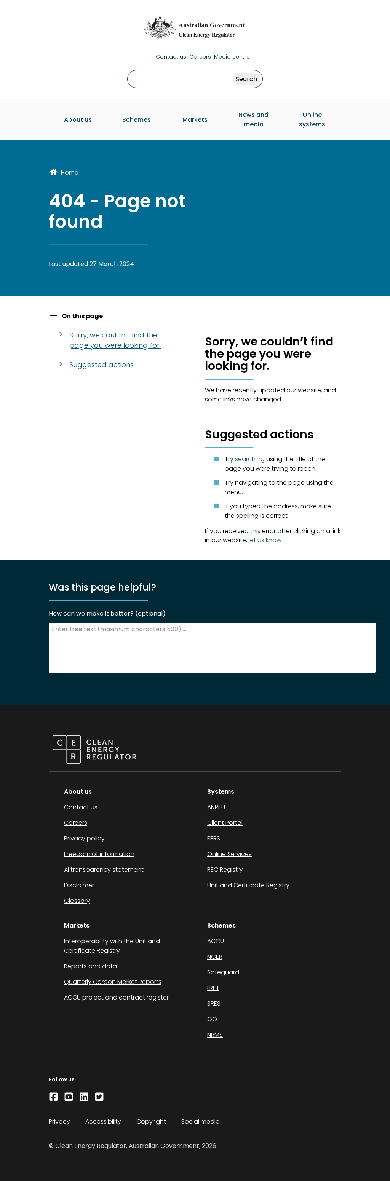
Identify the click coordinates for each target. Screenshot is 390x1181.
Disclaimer (79, 885)
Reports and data (90, 966)
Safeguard (223, 972)
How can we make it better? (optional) (107, 613)
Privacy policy (84, 838)
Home (69, 172)
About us (78, 119)
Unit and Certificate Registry (248, 885)
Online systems (312, 119)
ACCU (215, 941)
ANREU (216, 807)
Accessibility (103, 1121)
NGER (214, 956)
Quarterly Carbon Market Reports (112, 981)
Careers (200, 56)
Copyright (151, 1121)
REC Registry (225, 869)
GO (212, 1019)
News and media (253, 119)
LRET (213, 988)
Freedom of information (99, 854)
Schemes (136, 119)
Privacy (59, 1121)
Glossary (77, 900)
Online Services (229, 854)
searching (250, 459)
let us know (265, 540)
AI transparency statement (104, 869)
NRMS (215, 1034)
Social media (200, 1121)
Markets (195, 119)
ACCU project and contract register (116, 997)
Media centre (232, 56)
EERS (213, 838)
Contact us (171, 56)
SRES (214, 1003)
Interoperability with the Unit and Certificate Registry (112, 946)
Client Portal (225, 822)
